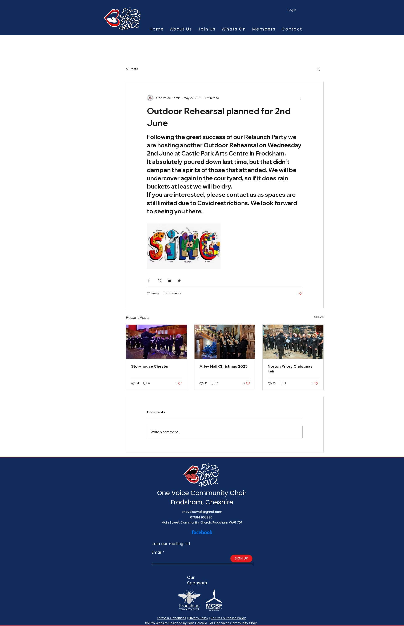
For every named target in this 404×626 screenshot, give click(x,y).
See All (319, 317)
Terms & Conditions (171, 618)
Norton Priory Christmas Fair (290, 368)
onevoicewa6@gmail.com (202, 511)
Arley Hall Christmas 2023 (223, 366)
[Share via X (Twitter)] (159, 280)
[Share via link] (180, 280)
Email (157, 552)
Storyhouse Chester (150, 366)
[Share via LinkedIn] (169, 280)
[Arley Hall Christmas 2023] (224, 342)
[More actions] (300, 97)
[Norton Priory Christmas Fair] (293, 342)
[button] (318, 69)
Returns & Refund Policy (228, 618)
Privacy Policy (198, 618)
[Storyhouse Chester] (156, 342)
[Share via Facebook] (149, 280)
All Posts (132, 69)
